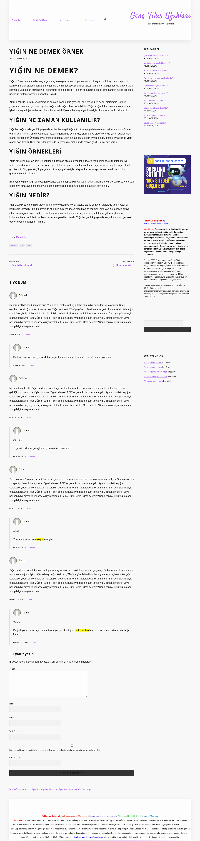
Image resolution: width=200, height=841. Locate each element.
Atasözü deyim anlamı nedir (155, 372)
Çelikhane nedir (122, 265)
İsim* (11, 704)
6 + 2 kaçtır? (15, 758)
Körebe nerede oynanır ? (154, 115)
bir (22, 245)
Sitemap (86, 789)
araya (13, 245)
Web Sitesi (13, 731)
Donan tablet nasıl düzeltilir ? (156, 108)
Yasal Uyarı (65, 20)
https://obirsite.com (19, 789)
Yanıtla (27, 334)
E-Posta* (13, 717)
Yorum (12, 669)
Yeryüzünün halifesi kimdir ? (156, 93)
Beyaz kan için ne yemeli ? (155, 123)
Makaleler (21, 237)
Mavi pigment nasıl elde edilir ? (157, 63)
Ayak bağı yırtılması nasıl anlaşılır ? (158, 78)
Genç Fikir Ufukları (160, 16)
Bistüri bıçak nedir (22, 265)
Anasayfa (16, 20)
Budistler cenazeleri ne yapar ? (157, 71)
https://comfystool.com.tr (44, 789)
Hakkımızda (88, 20)
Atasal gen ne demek (153, 362)
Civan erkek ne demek (153, 381)
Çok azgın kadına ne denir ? (156, 56)
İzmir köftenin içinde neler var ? (157, 85)
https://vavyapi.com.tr (69, 789)
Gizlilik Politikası (40, 20)
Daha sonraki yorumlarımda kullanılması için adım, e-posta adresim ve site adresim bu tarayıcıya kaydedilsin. (55, 750)
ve (29, 245)
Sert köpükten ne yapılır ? (154, 100)
